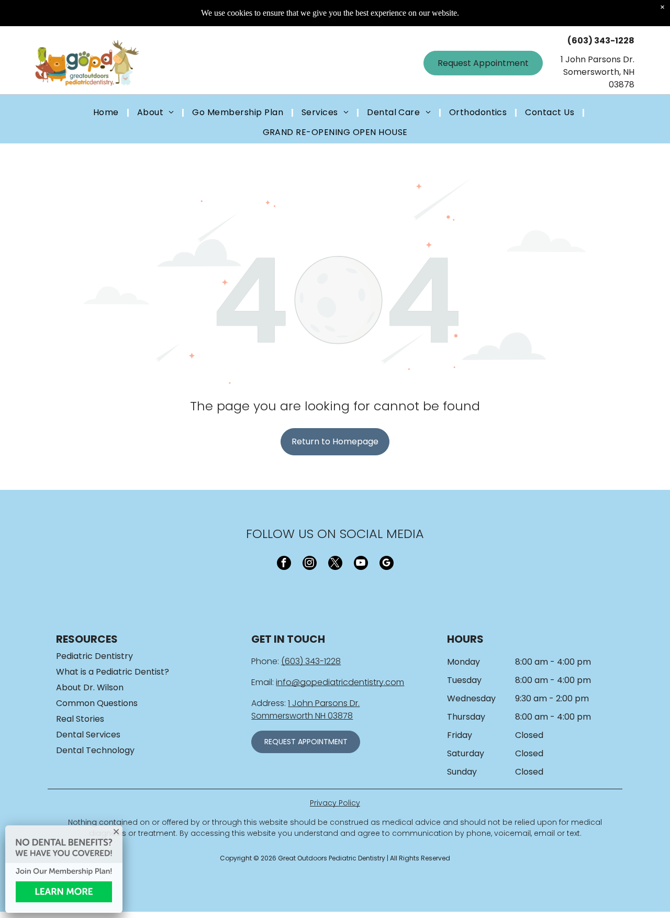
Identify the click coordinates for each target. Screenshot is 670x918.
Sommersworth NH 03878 (302, 716)
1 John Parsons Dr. (324, 703)
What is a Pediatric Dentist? (112, 672)
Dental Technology (95, 750)
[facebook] (284, 564)
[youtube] (361, 564)
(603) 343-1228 (311, 661)
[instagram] (310, 564)
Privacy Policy (335, 803)
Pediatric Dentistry (94, 656)
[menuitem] (107, 112)
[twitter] (335, 564)
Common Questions (97, 703)
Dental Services (88, 735)
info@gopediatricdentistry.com (340, 682)
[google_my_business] (386, 564)
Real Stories (80, 719)
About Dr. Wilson (90, 687)
